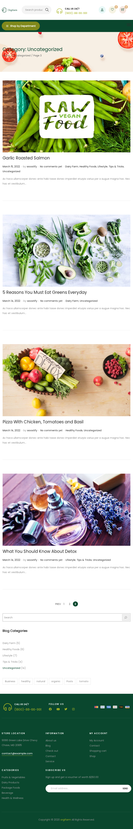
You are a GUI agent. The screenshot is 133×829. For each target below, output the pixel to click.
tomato (83, 681)
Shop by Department (23, 26)
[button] (17, 754)
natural (41, 681)
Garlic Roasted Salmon (26, 158)
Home (6, 55)
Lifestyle (103, 166)
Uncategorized (21, 55)
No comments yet (51, 166)
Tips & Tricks (116, 166)
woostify (32, 166)
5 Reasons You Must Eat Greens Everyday (45, 292)
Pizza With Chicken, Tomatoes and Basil (43, 422)
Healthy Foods (87, 166)
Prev (58, 604)
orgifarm (65, 819)
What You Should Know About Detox (40, 551)
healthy (25, 681)
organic (55, 681)
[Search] (126, 617)
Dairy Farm (71, 166)
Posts (69, 681)
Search (47, 10)
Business (10, 681)
